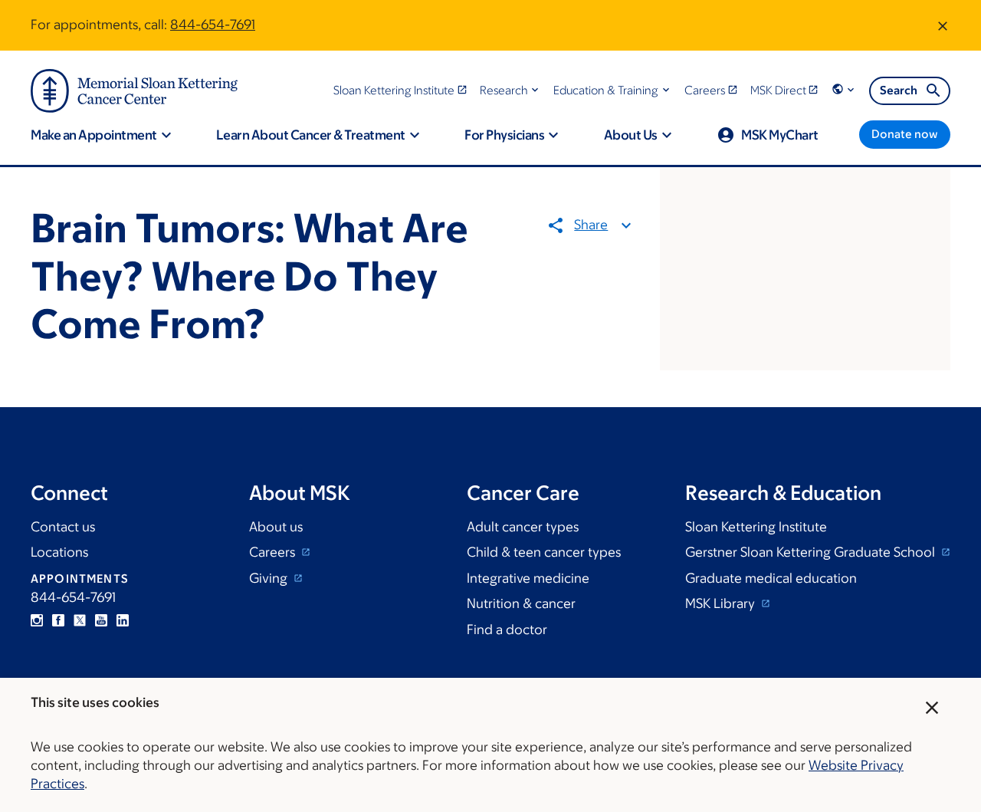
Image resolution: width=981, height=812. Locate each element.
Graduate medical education (771, 578)
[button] (511, 90)
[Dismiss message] (942, 25)
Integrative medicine (528, 578)
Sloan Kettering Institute (756, 526)
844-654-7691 (212, 24)
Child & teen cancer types (544, 552)
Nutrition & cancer (521, 603)
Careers (273, 552)
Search (898, 90)
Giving (269, 578)
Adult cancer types (523, 526)
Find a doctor (507, 629)
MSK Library (721, 603)
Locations (59, 552)
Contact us (63, 526)
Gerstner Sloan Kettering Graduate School (811, 552)
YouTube (101, 620)
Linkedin (122, 620)
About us (276, 526)
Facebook (58, 620)
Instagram (37, 620)
